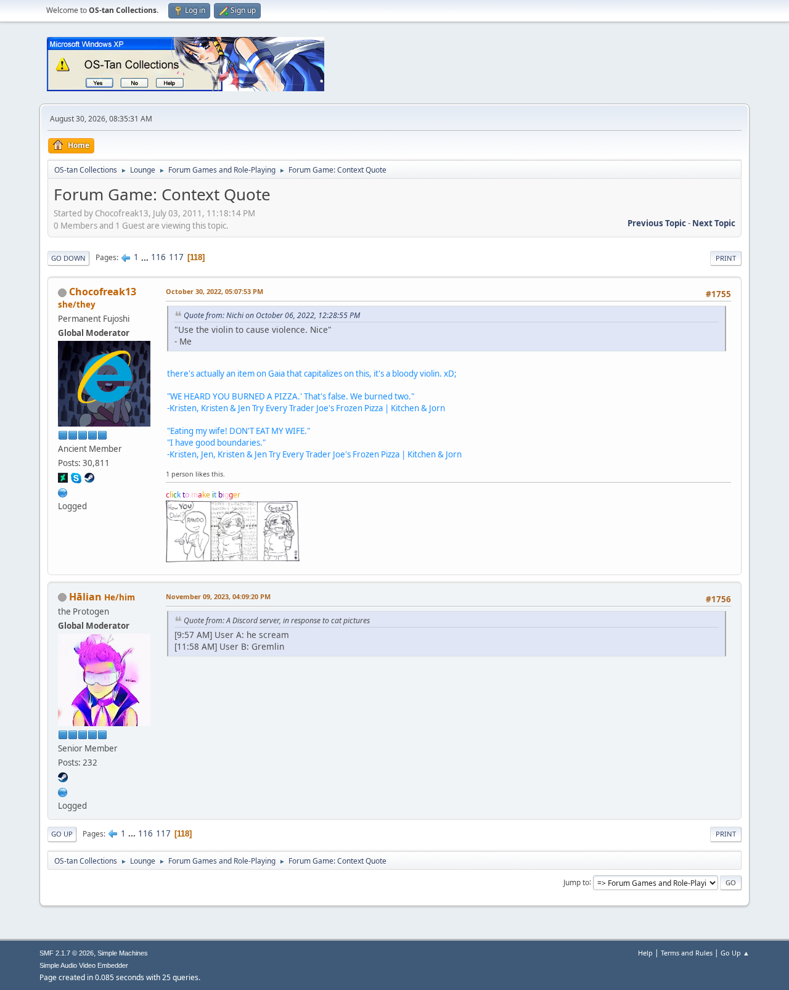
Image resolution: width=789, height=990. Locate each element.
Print (726, 258)
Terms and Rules (687, 952)
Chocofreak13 (102, 291)
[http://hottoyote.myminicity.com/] (63, 491)
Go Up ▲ (735, 952)
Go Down (68, 258)
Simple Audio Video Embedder (83, 965)
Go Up (62, 833)
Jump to (576, 882)
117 (176, 257)
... (145, 257)
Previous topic (657, 223)
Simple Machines (122, 953)
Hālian (85, 596)
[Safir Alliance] (63, 790)
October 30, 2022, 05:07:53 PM (214, 291)
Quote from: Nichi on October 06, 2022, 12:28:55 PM (272, 315)
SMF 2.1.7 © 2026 (66, 953)
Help (645, 952)
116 (158, 257)
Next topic (713, 223)
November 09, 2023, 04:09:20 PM (218, 596)
